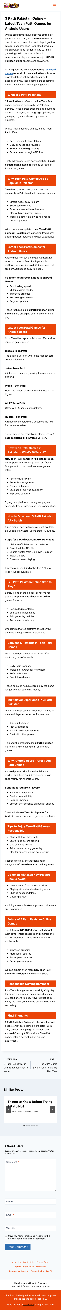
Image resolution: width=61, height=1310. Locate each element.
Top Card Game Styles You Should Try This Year (45, 1065)
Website (10, 1228)
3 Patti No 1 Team (16, 1111)
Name (10, 1201)
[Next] (52, 1109)
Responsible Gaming (18, 1271)
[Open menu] (54, 5)
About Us (16, 1262)
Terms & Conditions (24, 1266)
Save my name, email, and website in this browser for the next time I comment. (29, 1237)
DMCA (49, 1271)
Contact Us (28, 1262)
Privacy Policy (43, 1262)
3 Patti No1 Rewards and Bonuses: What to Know (16, 1065)
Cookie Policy (37, 1271)
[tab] (24, 1125)
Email (10, 1214)
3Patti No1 (28, 1304)
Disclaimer (41, 1266)
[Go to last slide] (8, 1109)
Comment (12, 1161)
